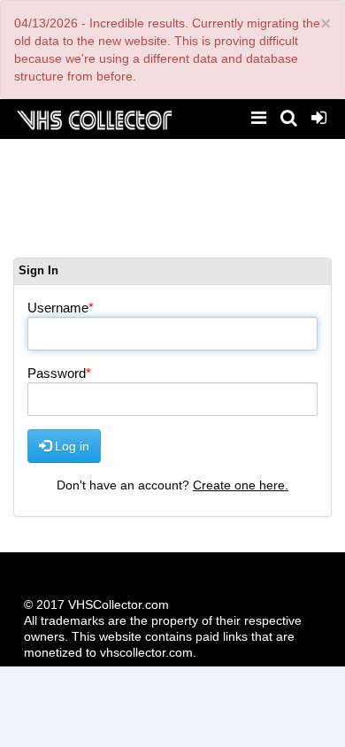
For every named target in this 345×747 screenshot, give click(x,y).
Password (56, 373)
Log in (70, 446)
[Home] (93, 118)
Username (57, 307)
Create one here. (240, 485)
